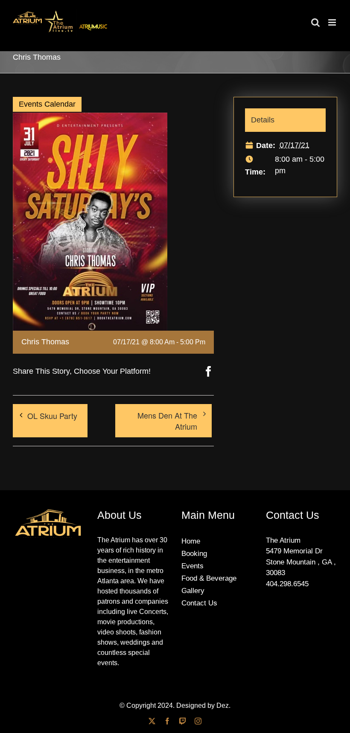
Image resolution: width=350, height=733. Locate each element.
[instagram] (198, 721)
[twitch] (182, 721)
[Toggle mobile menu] (332, 22)
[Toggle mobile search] (315, 22)
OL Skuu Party (52, 415)
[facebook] (167, 721)
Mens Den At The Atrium (167, 421)
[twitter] (152, 721)
